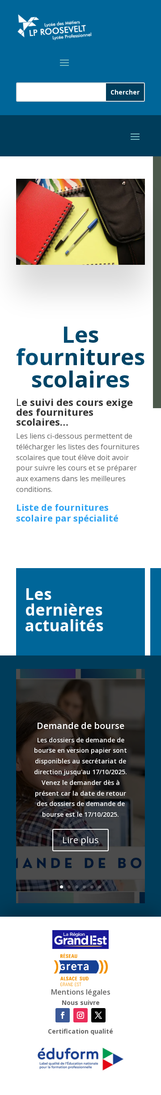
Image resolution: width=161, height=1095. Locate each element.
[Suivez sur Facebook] (62, 1015)
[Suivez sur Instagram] (80, 1015)
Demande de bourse (80, 726)
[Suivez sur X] (98, 1015)
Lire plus (80, 840)
